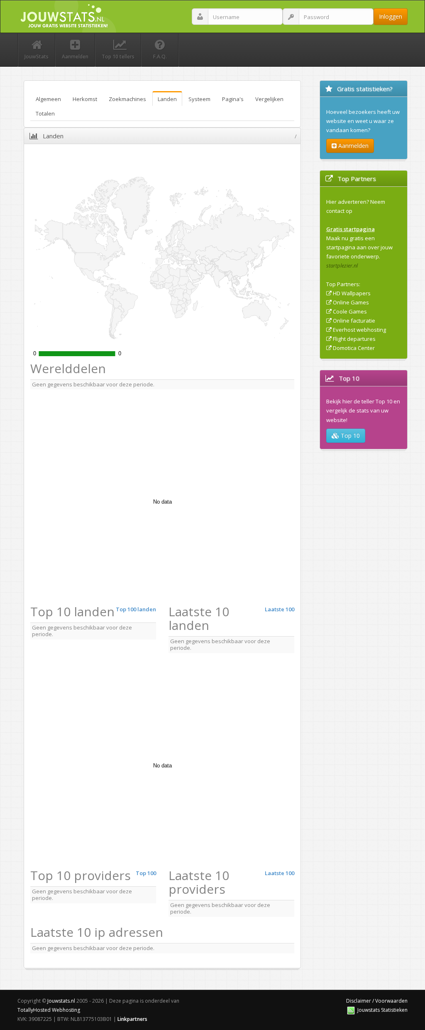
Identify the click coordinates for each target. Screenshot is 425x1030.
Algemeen (48, 99)
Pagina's (233, 99)
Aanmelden (353, 146)
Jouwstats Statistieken (382, 1009)
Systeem (199, 99)
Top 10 (349, 435)
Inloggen (390, 16)
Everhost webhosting (359, 329)
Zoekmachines (127, 99)
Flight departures (354, 339)
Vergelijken (269, 99)
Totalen (45, 113)
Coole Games (350, 311)
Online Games (351, 302)
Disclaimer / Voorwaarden (377, 1000)
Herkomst (85, 99)
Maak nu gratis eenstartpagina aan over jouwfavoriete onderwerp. (359, 247)
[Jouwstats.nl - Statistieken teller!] (351, 1009)
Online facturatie (354, 320)
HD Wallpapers (352, 293)
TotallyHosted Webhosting (48, 1009)
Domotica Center (354, 348)
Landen (167, 99)
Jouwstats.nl (61, 1000)
